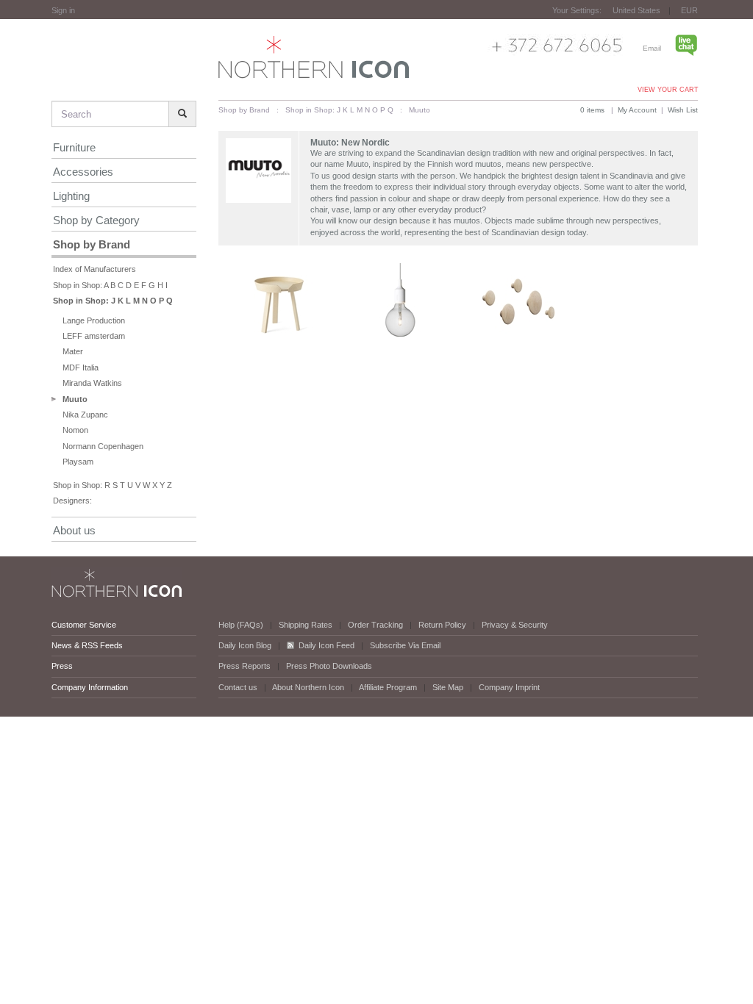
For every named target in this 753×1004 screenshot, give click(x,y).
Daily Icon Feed (326, 645)
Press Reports (244, 665)
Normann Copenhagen (103, 446)
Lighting (71, 196)
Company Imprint (509, 687)
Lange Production (94, 320)
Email (652, 48)
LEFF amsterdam (94, 335)
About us (74, 530)
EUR (689, 10)
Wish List (683, 110)
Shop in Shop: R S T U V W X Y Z (112, 485)
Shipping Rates (305, 624)
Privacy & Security (515, 624)
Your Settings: (577, 10)
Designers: (72, 500)
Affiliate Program (388, 687)
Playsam (78, 461)
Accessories (83, 171)
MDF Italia (81, 367)
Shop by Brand (91, 244)
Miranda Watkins (92, 383)
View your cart (668, 89)
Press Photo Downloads (329, 665)
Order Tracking (375, 624)
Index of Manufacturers (94, 269)
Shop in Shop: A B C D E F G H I (110, 285)
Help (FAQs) (240, 624)
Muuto (75, 399)
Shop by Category (96, 220)
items (592, 110)
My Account (637, 110)
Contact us (237, 687)
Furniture (74, 147)
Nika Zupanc (85, 414)
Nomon (75, 430)
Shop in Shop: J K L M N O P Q (113, 300)
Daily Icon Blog (244, 645)
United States (636, 10)
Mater (73, 351)
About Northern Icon (308, 687)
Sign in (63, 10)
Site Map (447, 687)
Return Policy (442, 624)
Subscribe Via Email (405, 645)
